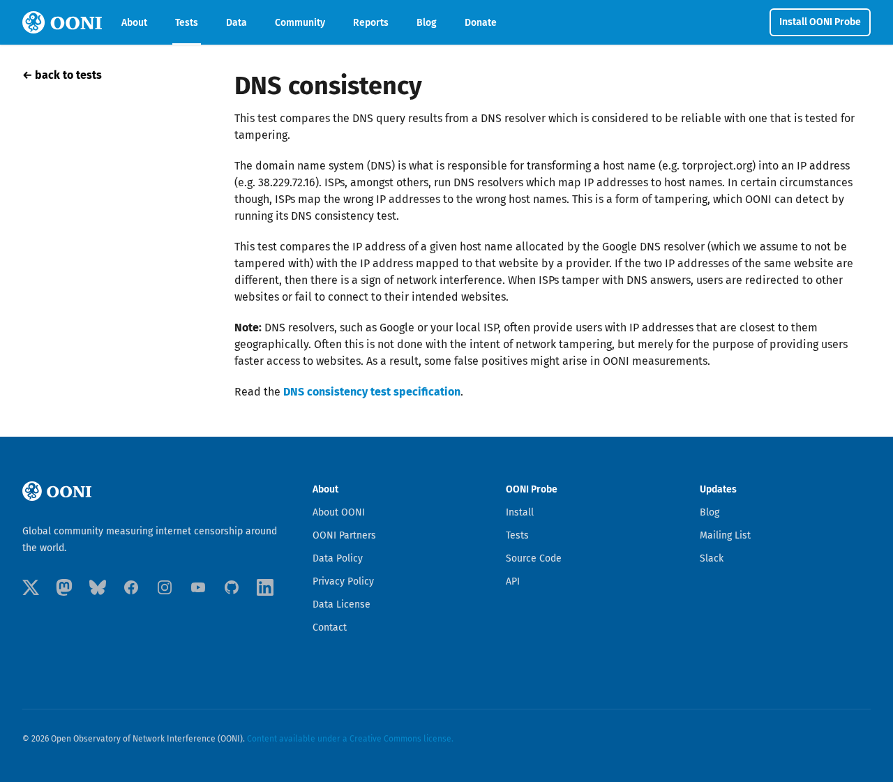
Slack (711, 558)
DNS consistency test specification (371, 391)
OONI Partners (344, 535)
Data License (341, 604)
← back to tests (62, 75)
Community (300, 23)
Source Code (534, 558)
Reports (371, 23)
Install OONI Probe (820, 22)
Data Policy (338, 558)
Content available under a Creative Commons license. (350, 739)
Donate (481, 23)
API (513, 581)
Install (520, 512)
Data (236, 23)
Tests (186, 23)
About (134, 23)
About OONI (339, 512)
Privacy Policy (343, 581)
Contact (330, 627)
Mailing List (725, 535)
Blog (427, 23)
